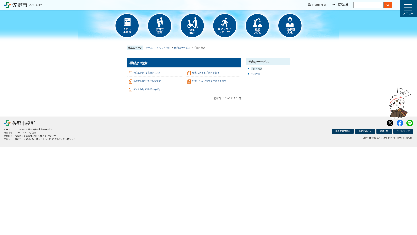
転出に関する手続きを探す (206, 72)
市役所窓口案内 (342, 131)
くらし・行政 (163, 47)
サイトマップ (403, 131)
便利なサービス (182, 47)
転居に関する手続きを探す (147, 80)
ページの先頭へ (400, 101)
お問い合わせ (365, 131)
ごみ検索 (255, 73)
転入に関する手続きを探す (147, 72)
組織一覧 (384, 131)
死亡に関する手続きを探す (147, 89)
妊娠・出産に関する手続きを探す (209, 80)
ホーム (149, 47)
